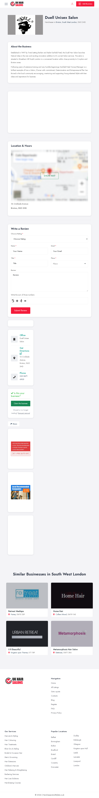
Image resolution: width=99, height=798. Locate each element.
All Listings (55, 687)
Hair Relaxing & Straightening (16, 770)
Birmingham (55, 741)
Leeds (76, 752)
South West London (69, 22)
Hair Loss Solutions (12, 778)
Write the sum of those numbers (22, 295)
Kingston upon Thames (19, 652)
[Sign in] (72, 4)
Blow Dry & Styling (12, 748)
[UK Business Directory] (20, 492)
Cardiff (53, 758)
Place (53, 258)
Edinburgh (77, 740)
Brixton (58, 22)
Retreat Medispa (16, 611)
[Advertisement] (49, 113)
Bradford (54, 750)
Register (54, 704)
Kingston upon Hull (81, 748)
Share (15, 424)
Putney (13, 614)
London (76, 765)
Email (53, 246)
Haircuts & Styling (11, 736)
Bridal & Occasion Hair (13, 753)
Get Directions (24, 349)
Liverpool (77, 761)
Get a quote (55, 691)
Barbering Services (12, 774)
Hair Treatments (10, 744)
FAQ (53, 708)
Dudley (76, 735)
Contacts (54, 696)
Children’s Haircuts (12, 765)
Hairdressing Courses (13, 782)
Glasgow (77, 744)
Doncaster (55, 767)
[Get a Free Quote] (20, 449)
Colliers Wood (61, 614)
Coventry (54, 762)
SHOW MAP (49, 175)
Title (12, 258)
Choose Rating (16, 234)
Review (13, 270)
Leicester (77, 757)
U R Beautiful (14, 649)
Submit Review (20, 310)
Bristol (53, 754)
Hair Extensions (10, 761)
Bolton (53, 745)
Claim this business (20, 403)
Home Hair (58, 611)
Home (53, 683)
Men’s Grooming (11, 757)
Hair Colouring (10, 740)
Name (13, 246)
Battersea (59, 652)
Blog (53, 700)
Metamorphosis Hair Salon (65, 649)
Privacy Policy (56, 713)
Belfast (53, 737)
